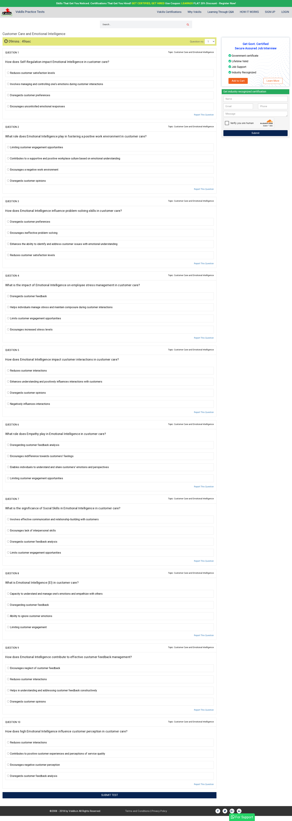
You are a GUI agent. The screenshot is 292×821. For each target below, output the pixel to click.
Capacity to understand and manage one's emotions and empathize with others (56, 593)
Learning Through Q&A (221, 12)
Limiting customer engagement (28, 627)
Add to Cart (238, 80)
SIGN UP (270, 12)
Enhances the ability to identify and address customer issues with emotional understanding (63, 244)
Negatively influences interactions (29, 404)
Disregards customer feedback (28, 296)
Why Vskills (194, 12)
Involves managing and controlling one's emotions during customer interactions (56, 84)
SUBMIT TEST (109, 795)
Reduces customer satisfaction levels (32, 73)
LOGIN (285, 12)
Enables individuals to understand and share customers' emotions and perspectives (59, 467)
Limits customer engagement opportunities (35, 318)
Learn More (273, 80)
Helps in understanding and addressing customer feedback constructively (53, 690)
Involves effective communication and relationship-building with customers (54, 519)
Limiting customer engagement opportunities (36, 147)
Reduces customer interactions (28, 370)
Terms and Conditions (137, 811)
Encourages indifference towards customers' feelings (41, 456)
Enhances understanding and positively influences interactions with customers (55, 381)
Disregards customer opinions (27, 180)
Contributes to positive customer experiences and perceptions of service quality (57, 753)
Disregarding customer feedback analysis (34, 445)
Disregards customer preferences (29, 95)
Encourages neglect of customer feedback (34, 668)
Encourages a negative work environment (33, 169)
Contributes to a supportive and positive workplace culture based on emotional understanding (64, 158)
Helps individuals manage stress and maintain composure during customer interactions (61, 307)
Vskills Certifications (169, 12)
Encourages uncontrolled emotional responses (37, 106)
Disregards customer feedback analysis (33, 541)
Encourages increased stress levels (31, 329)
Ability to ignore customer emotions (30, 616)
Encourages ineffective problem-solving (33, 232)
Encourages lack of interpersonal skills (32, 530)
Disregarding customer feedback (29, 604)
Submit (255, 133)
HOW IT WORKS (249, 12)
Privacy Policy (159, 811)
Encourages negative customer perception (34, 764)
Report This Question (204, 115)
